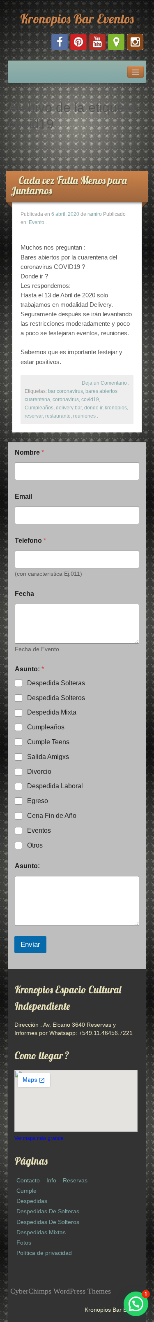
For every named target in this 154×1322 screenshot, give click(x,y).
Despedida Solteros (56, 697)
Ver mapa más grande (39, 1138)
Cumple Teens (48, 741)
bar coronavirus (65, 391)
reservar (34, 416)
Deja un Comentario (104, 383)
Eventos (39, 830)
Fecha (24, 593)
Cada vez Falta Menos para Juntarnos (68, 185)
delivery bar (69, 408)
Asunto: (27, 865)
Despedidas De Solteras (47, 1211)
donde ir (93, 408)
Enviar (30, 944)
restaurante (58, 416)
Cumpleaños (39, 408)
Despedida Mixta (51, 712)
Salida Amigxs (48, 756)
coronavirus (66, 399)
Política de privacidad (44, 1253)
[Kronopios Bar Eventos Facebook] (59, 42)
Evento (36, 222)
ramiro (94, 214)
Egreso (37, 800)
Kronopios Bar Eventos (77, 18)
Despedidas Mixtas (41, 1232)
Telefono (30, 540)
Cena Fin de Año (51, 815)
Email (23, 496)
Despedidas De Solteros (47, 1222)
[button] (136, 1304)
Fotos (23, 1242)
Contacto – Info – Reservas (51, 1180)
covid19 (90, 399)
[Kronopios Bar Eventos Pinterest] (78, 42)
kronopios (116, 408)
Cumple (26, 1190)
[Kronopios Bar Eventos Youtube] (97, 42)
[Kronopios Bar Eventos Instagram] (135, 42)
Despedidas (31, 1201)
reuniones (84, 416)
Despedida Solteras (56, 683)
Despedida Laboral (55, 785)
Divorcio (39, 771)
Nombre (29, 452)
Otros (35, 845)
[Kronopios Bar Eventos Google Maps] (116, 42)
